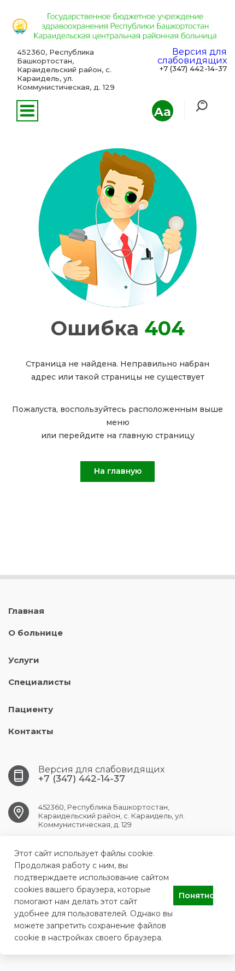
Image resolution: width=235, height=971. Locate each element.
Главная (26, 611)
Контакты (31, 731)
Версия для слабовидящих (192, 56)
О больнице (35, 632)
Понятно (196, 895)
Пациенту (30, 709)
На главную (118, 471)
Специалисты (39, 682)
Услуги (23, 660)
